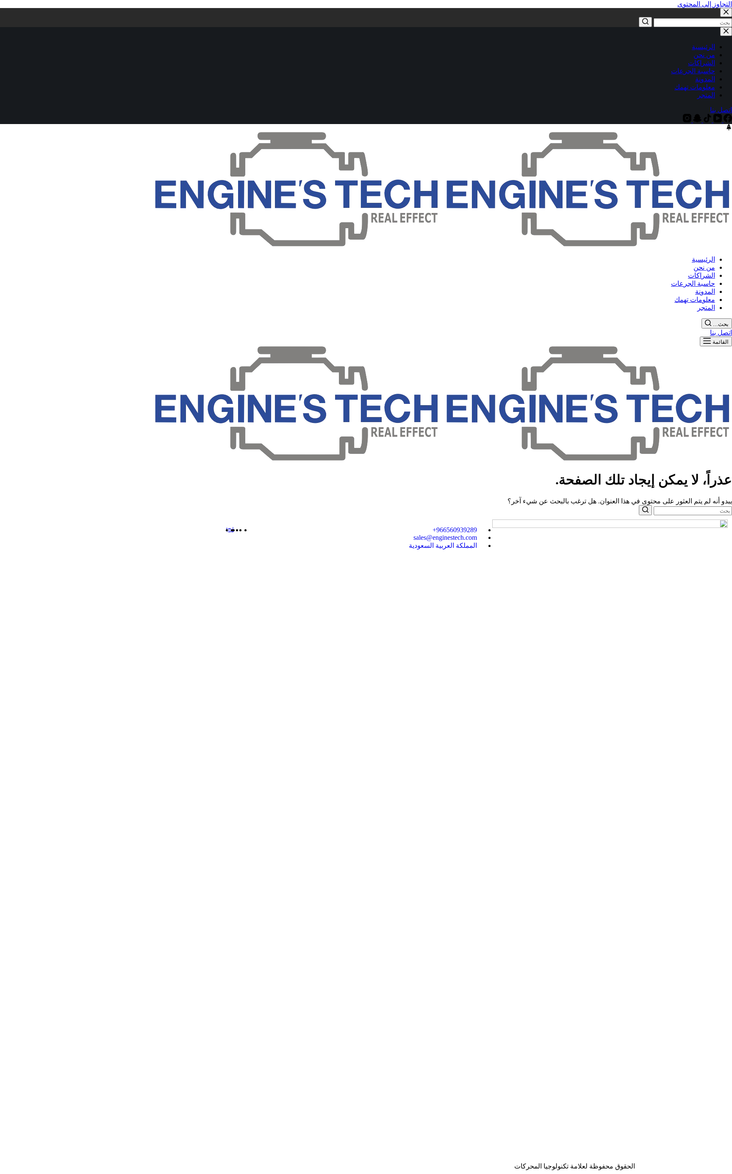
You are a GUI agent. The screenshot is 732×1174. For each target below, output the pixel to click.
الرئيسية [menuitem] (703, 46)
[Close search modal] (726, 12)
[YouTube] (717, 120)
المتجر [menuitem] (706, 95)
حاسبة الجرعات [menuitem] (693, 71)
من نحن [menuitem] (704, 54)
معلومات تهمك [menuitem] (694, 87)
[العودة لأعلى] (729, 128)
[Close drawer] (726, 31)
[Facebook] (727, 120)
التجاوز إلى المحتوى (704, 4)
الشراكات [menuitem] (701, 62)
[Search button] (645, 22)
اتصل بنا (721, 109)
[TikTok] (707, 120)
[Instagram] (687, 120)
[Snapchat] (696, 120)
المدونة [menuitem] (705, 79)
